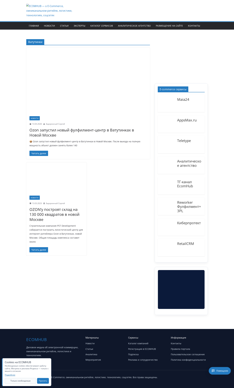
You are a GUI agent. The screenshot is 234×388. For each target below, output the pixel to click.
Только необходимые (21, 380)
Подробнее (10, 375)
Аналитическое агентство (134, 25)
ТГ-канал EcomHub (185, 183)
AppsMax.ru (187, 120)
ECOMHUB (36, 339)
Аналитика (91, 354)
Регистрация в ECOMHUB (142, 348)
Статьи (64, 25)
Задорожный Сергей (55, 124)
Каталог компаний (138, 343)
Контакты (194, 25)
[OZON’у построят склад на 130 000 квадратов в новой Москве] (56, 180)
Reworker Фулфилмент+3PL (189, 206)
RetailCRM (185, 243)
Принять (43, 380)
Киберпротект (189, 222)
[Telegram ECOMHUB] (196, 376)
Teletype (184, 140)
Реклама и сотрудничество (143, 359)
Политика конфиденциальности (188, 359)
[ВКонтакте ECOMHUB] (204, 376)
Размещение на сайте (169, 25)
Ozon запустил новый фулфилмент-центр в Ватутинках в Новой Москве (81, 132)
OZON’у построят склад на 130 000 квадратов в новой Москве (54, 214)
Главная (34, 25)
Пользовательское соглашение (188, 354)
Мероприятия (93, 359)
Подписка (133, 354)
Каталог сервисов (101, 25)
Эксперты (79, 25)
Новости (49, 25)
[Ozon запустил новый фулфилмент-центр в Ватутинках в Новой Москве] (88, 83)
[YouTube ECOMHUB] (188, 376)
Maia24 (183, 99)
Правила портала (180, 348)
